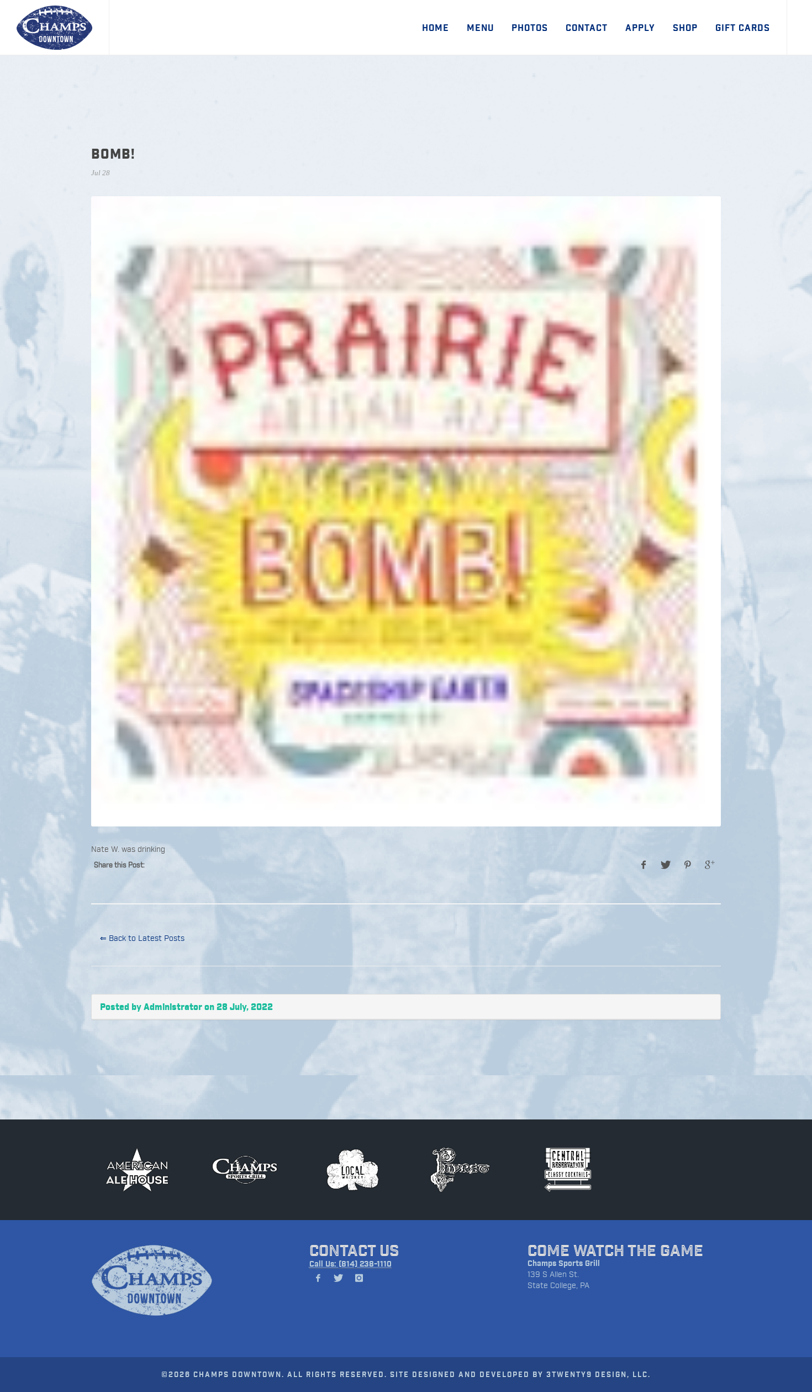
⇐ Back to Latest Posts (142, 938)
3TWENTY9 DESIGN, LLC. (598, 1374)
